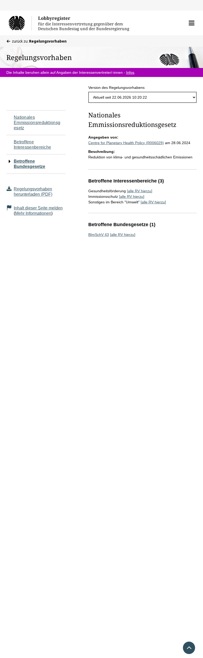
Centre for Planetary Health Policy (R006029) (126, 143)
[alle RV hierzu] (139, 191)
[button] (191, 23)
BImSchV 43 (98, 234)
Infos (130, 72)
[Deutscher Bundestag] (19, 23)
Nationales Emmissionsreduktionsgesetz (37, 122)
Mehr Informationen (33, 213)
